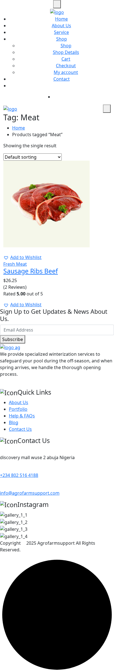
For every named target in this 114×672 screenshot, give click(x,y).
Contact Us (20, 429)
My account (66, 72)
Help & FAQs (22, 416)
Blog (13, 422)
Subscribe (12, 339)
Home (61, 19)
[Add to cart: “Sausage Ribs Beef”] (8, 251)
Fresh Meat (15, 264)
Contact (61, 79)
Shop (61, 39)
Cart (65, 59)
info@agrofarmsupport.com (29, 493)
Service (61, 32)
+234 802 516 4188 (19, 475)
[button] (22, 257)
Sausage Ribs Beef (30, 271)
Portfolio (18, 409)
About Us (61, 26)
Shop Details (66, 52)
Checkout (66, 66)
